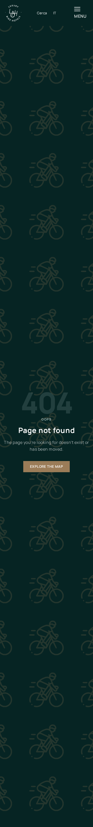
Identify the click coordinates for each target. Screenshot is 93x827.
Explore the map (46, 466)
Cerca (42, 13)
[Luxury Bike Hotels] (21, 13)
